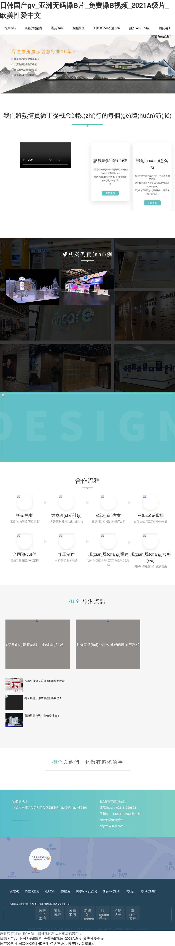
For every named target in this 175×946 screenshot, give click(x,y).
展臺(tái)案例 (33, 27)
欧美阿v (74, 943)
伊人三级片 (58, 943)
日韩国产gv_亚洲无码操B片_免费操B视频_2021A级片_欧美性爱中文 (52, 938)
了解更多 (110, 193)
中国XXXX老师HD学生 (32, 943)
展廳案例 (78, 27)
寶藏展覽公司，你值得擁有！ (42, 715)
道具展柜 (57, 27)
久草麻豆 (88, 943)
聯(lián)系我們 (161, 36)
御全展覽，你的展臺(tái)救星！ (43, 698)
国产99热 (7, 943)
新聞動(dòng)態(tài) (106, 27)
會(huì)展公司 (141, 929)
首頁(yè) (10, 27)
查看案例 (32, 300)
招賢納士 (165, 27)
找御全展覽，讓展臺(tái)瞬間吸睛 (44, 681)
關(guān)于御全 (139, 27)
